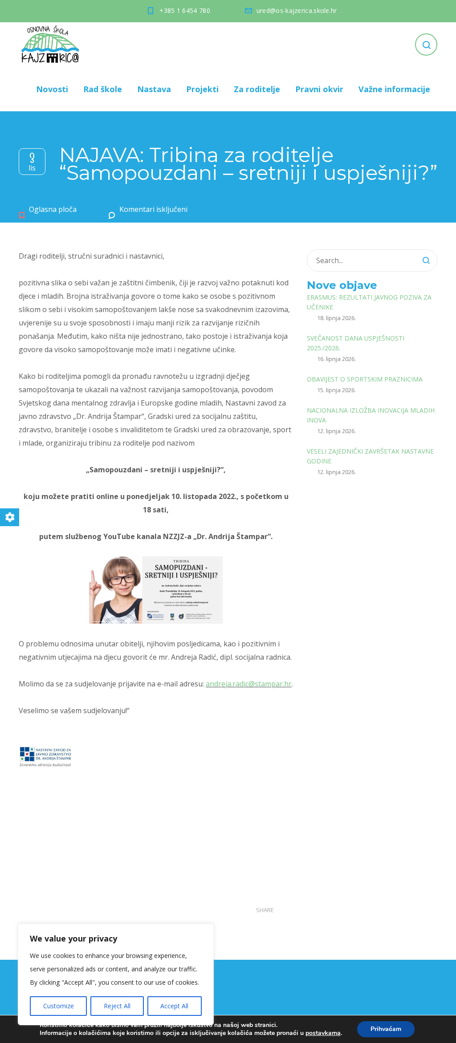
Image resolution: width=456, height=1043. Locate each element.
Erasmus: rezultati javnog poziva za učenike (369, 302)
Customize (58, 1006)
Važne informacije (394, 89)
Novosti (52, 89)
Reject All (117, 1006)
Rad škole (102, 89)
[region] (116, 974)
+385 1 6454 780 (184, 10)
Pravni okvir (319, 89)
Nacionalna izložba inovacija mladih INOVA (371, 415)
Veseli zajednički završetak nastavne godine (370, 456)
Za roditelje (257, 89)
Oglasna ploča (53, 209)
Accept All (174, 1006)
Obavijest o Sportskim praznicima (365, 379)
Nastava (154, 89)
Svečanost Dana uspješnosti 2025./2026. (355, 343)
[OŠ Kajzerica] (52, 44)
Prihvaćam (385, 1029)
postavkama (323, 1033)
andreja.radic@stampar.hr (249, 684)
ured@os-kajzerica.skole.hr (296, 10)
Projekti (202, 89)
